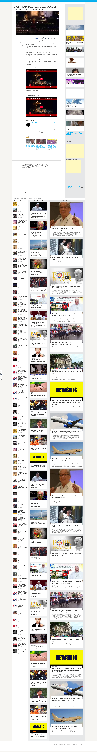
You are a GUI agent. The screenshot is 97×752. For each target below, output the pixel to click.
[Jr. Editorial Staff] (28, 124)
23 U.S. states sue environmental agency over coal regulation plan (38, 254)
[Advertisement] (75, 13)
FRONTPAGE (53, 743)
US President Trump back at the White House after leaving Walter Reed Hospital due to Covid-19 (22, 319)
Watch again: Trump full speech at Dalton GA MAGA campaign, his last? (22, 252)
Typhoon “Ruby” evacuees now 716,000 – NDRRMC (73, 54)
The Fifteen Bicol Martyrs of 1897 (72, 178)
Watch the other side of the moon (72, 96)
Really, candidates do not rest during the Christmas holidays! (73, 75)
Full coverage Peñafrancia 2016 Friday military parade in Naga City (64, 343)
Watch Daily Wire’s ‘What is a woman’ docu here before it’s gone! (22, 221)
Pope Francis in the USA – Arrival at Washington (37, 306)
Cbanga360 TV (81, 744)
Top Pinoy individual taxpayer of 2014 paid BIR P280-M (74, 43)
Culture (32, 375)
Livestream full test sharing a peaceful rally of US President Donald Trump (22, 304)
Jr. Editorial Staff (34, 122)
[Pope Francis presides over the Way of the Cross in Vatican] (30, 141)
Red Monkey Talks (71, 84)
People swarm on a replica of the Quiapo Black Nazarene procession (38, 414)
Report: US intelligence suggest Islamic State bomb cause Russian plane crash (66, 432)
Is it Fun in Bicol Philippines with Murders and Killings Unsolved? (74, 129)
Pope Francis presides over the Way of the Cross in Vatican (30, 146)
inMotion (55, 744)
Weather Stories (68, 52)
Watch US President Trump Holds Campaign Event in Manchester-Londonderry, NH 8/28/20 (22, 358)
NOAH (31, 358)
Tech (61, 743)
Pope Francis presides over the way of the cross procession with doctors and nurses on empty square (38, 215)
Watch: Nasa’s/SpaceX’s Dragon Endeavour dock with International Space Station (22, 423)
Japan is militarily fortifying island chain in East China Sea (38, 431)
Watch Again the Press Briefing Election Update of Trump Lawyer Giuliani (22, 259)
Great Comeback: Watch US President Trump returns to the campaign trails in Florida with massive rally (22, 311)
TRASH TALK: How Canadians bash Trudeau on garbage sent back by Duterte (38, 448)
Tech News (57, 457)
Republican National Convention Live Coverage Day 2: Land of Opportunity (22, 378)
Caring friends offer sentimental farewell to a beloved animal (37, 273)
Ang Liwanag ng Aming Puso (22, 227)
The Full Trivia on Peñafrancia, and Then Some (22, 215)
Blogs (74, 744)
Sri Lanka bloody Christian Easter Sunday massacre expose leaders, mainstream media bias (38, 324)
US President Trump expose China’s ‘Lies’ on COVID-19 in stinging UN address (22, 339)
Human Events (68, 744)
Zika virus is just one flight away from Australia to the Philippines (38, 395)
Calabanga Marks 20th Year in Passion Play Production (38, 377)
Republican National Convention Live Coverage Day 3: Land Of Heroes (22, 371)
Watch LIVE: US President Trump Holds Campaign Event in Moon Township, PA (22, 332)
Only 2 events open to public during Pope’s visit (66, 258)
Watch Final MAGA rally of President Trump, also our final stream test (22, 265)
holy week (45, 152)
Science (70, 115)
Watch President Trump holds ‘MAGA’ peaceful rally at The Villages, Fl (22, 278)
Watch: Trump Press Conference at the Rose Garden (22, 417)
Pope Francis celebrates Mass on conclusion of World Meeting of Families (66, 314)
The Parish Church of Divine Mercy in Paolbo (74, 187)
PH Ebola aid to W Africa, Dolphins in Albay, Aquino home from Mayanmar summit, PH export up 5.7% (66, 402)
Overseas (35, 152)
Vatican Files (53, 152)
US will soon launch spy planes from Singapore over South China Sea (64, 459)
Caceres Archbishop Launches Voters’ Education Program (64, 229)
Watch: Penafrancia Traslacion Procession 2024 (22, 209)
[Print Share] (1, 377)
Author (27, 120)
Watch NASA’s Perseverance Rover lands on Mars (22, 246)
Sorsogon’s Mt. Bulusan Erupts (71, 106)
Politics (67, 84)
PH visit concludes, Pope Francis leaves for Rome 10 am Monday (38, 343)
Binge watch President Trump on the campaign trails (22, 325)
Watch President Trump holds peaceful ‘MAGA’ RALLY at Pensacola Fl (22, 271)
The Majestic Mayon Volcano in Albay (73, 185)
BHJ (76, 744)
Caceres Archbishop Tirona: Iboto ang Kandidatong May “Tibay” (22, 234)
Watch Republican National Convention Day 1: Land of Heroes (22, 391)
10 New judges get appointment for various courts (74, 65)
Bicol (53, 370)
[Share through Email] (1, 379)
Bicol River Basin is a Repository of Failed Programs (73, 33)
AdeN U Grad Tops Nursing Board (72, 175)
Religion (19, 3)
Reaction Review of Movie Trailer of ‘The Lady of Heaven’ (22, 240)
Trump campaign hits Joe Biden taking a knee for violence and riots (22, 352)
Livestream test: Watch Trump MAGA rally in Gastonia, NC (22, 291)
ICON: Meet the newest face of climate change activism (38, 360)
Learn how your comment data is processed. (40, 192)
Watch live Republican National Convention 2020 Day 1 (22, 397)
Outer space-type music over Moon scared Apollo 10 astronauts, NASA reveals (73, 117)
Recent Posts (32, 120)
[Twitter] (56, 122)
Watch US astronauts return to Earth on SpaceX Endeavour (21, 411)
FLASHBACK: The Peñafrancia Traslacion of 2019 (66, 372)
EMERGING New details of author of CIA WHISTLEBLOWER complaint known (38, 234)
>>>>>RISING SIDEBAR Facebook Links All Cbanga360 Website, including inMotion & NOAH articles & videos (74, 133)
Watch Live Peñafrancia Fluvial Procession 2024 (22, 202)
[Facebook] (54, 122)
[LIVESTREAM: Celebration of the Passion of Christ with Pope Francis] (41, 141)
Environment (70, 743)
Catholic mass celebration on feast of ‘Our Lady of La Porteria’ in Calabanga (22, 345)
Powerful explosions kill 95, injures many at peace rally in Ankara (38, 467)
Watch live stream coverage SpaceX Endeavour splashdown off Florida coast (22, 404)
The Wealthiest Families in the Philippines (73, 181)
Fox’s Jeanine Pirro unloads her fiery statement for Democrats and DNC (22, 385)
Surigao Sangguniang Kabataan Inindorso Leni (74, 85)
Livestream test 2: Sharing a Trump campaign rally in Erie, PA (22, 297)
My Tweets (67, 138)
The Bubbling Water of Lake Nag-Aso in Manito (74, 186)
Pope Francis (49, 152)
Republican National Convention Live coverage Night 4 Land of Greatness (22, 365)
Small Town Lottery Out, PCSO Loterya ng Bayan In (75, 179)
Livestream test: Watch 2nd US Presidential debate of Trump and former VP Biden (22, 284)
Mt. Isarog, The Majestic (70, 182)
